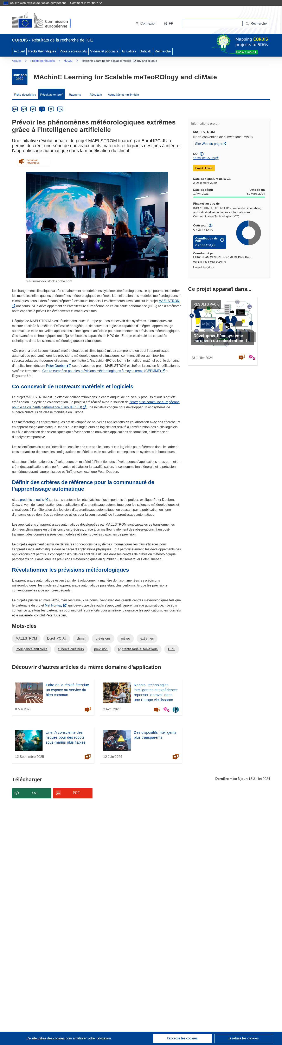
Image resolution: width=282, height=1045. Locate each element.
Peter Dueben (57, 365)
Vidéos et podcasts (104, 51)
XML (35, 793)
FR (42, 108)
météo (125, 638)
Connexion (148, 23)
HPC (171, 649)
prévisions (103, 638)
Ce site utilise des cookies (45, 1038)
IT (51, 108)
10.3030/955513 (204, 158)
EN (24, 108)
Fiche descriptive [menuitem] (25, 94)
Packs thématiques (42, 51)
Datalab (145, 51)
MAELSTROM (26, 638)
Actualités (129, 51)
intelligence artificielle (31, 649)
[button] (169, 23)
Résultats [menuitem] (96, 94)
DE (15, 108)
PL (60, 108)
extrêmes (147, 638)
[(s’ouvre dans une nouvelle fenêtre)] (45, 20)
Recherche (163, 51)
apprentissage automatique (138, 649)
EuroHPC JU (56, 638)
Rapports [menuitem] (75, 94)
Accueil (19, 51)
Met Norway (54, 605)
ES (33, 108)
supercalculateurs (71, 649)
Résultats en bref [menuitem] (51, 94)
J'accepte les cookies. (182, 1038)
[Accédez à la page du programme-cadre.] (19, 77)
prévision (101, 649)
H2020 (68, 60)
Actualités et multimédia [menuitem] (123, 94)
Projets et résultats (73, 51)
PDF (76, 793)
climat (81, 638)
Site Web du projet (209, 144)
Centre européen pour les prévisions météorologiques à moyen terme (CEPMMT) (102, 371)
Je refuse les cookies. (243, 1038)
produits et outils (33, 499)
